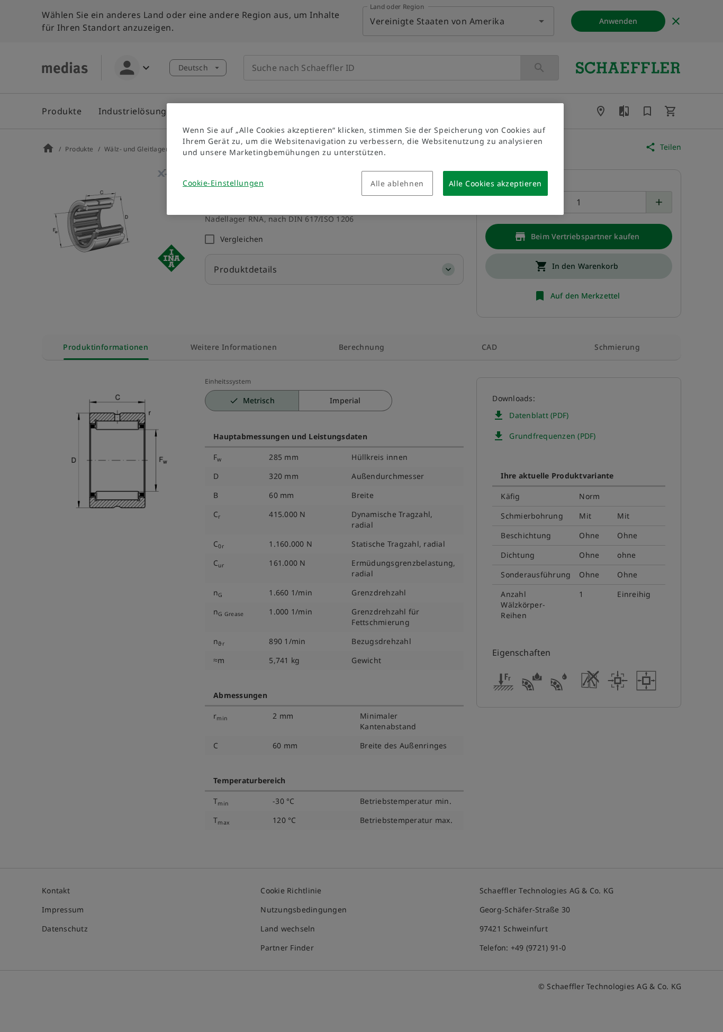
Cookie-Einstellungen (223, 183)
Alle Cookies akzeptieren (495, 183)
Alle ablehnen (396, 183)
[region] (365, 159)
